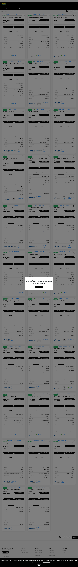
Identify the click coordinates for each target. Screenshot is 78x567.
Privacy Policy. (46, 562)
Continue (39, 286)
